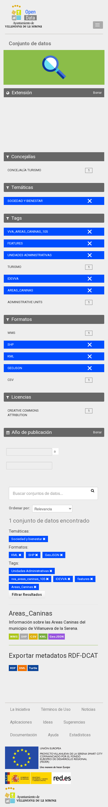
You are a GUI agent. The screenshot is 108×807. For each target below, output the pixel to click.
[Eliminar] (44, 539)
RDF (13, 668)
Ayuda (53, 735)
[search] (92, 490)
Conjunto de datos (30, 43)
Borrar (97, 92)
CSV (33, 636)
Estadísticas (80, 735)
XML (22, 668)
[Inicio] (23, 16)
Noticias (88, 709)
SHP (24, 636)
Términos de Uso (56, 709)
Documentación (23, 735)
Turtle (33, 668)
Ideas (48, 722)
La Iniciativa (20, 709)
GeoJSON (56, 636)
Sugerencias (74, 722)
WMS (14, 636)
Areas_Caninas (30, 613)
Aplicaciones (21, 722)
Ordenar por (19, 508)
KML (43, 636)
